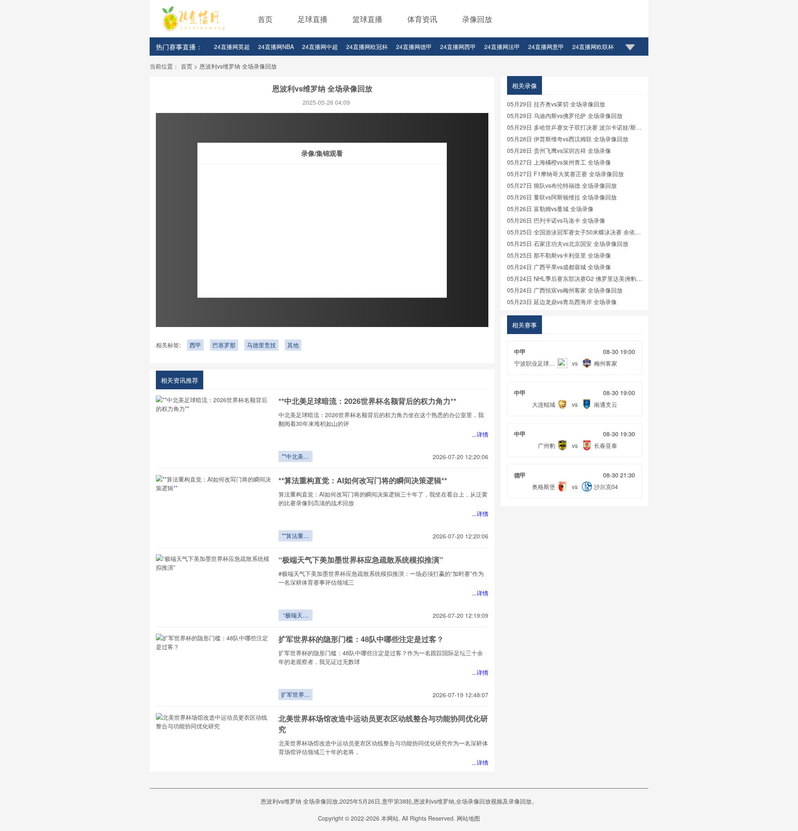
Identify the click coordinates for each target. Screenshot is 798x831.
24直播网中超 (320, 46)
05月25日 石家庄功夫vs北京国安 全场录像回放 (567, 243)
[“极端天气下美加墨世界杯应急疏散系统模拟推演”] (214, 587)
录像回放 (477, 18)
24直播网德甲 (414, 46)
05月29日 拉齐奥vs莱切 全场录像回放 (556, 104)
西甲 (195, 345)
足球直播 (313, 18)
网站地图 (468, 818)
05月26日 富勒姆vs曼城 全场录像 (550, 208)
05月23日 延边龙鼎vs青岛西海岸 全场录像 (562, 301)
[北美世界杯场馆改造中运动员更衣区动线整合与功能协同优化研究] (214, 746)
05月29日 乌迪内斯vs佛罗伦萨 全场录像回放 (565, 115)
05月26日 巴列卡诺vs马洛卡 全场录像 (556, 220)
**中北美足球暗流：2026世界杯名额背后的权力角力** (367, 401)
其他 (293, 345)
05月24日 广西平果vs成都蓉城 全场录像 (559, 267)
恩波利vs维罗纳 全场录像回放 (238, 66)
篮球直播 (367, 18)
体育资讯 (422, 18)
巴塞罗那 (224, 345)
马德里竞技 (261, 345)
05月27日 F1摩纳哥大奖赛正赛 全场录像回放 (565, 174)
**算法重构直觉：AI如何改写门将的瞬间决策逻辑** (362, 480)
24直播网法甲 (502, 46)
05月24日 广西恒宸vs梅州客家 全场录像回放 (565, 290)
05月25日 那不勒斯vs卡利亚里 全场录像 (559, 255)
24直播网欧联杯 (593, 46)
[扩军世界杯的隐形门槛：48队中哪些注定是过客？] (214, 667)
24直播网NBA (276, 46)
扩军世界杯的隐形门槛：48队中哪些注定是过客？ (361, 639)
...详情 (480, 434)
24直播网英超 (232, 46)
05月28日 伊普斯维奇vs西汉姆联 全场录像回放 (567, 139)
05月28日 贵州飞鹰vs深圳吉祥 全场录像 (559, 150)
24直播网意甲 (546, 46)
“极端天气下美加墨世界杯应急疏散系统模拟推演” (360, 559)
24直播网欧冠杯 (367, 46)
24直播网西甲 (458, 46)
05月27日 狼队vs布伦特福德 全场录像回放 (562, 185)
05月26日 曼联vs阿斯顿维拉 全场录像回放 (562, 197)
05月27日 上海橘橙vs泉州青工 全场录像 (559, 162)
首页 (265, 18)
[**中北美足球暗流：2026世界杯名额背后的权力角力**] (214, 429)
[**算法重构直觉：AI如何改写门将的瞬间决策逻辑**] (214, 508)
